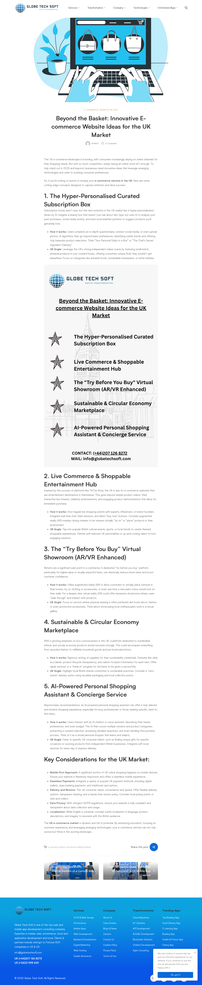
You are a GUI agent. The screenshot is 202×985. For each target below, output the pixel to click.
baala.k (95, 143)
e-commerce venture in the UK (113, 180)
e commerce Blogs (56, 847)
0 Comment (111, 143)
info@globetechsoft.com (28, 952)
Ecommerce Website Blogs (78, 847)
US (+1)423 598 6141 (26, 962)
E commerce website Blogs (101, 109)
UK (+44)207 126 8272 (28, 958)
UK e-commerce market (64, 823)
